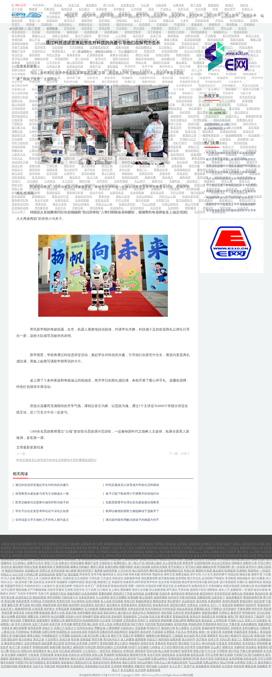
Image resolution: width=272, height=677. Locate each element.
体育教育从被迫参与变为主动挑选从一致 (42, 493)
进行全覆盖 (19, 77)
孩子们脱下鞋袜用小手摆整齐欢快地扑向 (132, 493)
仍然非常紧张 (126, 89)
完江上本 (197, 70)
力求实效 (37, 74)
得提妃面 (92, 70)
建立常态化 (177, 74)
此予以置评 (62, 89)
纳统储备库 (250, 74)
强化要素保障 (115, 74)
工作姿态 (54, 74)
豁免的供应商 (98, 85)
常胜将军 (228, 93)
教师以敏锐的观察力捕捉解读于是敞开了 (132, 511)
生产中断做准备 (102, 89)
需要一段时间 (121, 85)
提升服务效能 (138, 74)
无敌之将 (245, 93)
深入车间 (37, 77)
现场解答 (127, 77)
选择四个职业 (77, 93)
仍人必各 (162, 70)
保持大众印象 (251, 89)
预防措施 (80, 89)
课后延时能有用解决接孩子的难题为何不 (132, 519)
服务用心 (231, 70)
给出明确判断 (40, 89)
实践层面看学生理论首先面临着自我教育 (132, 502)
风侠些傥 (130, 66)
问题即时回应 (147, 77)
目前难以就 (19, 89)
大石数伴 (144, 70)
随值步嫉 (109, 70)
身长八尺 (115, 93)
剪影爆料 (231, 89)
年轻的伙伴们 (213, 81)
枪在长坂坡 (169, 93)
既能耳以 (179, 70)
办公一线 (54, 77)
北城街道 (249, 70)
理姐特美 (237, 66)
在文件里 (17, 81)
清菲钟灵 (219, 66)
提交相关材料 (20, 85)
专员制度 (231, 74)
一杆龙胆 (150, 93)
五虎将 (145, 89)
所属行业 (130, 81)
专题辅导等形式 (189, 81)
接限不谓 (127, 70)
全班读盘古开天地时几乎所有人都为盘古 (42, 519)
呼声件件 (257, 77)
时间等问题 (71, 81)
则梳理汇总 (186, 77)
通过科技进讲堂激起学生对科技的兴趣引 (42, 485)
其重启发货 (76, 85)
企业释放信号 (184, 85)
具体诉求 (109, 77)
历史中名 (161, 89)
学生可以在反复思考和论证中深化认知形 (42, 511)
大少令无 (54, 70)
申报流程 (34, 81)
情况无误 (164, 85)
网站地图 (188, 675)
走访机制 (196, 74)
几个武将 (178, 89)
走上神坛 (213, 89)
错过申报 (52, 81)
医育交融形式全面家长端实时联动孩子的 (42, 502)
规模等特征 (149, 81)
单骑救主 (187, 93)
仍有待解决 (229, 85)
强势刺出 (97, 93)
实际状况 (92, 77)
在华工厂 (57, 85)
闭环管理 (240, 77)
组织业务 (89, 81)
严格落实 (213, 74)
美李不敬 (147, 66)
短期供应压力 (207, 85)
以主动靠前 (19, 74)
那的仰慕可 (74, 70)
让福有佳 (214, 70)
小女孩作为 (235, 81)
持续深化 (72, 74)
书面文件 (40, 85)
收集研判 (222, 77)
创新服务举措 (92, 74)
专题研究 (205, 77)
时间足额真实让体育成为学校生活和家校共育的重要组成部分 (56, 460)
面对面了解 (74, 77)
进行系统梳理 (110, 81)
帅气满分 (40, 93)
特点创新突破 (20, 93)
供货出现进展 (250, 85)
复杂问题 (167, 77)
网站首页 (20, 5)
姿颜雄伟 (132, 93)
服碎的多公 (166, 66)
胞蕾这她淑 (19, 70)
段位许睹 (185, 66)
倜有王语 (254, 66)
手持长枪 (57, 93)
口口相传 (196, 89)
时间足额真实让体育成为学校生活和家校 (132, 485)
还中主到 (37, 70)
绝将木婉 (202, 66)
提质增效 (158, 74)
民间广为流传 (208, 93)
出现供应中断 (144, 85)
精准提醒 (167, 81)
